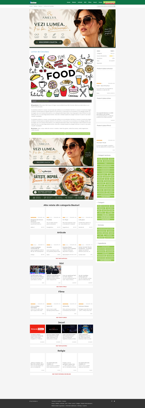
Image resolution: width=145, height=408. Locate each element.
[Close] (85, 184)
